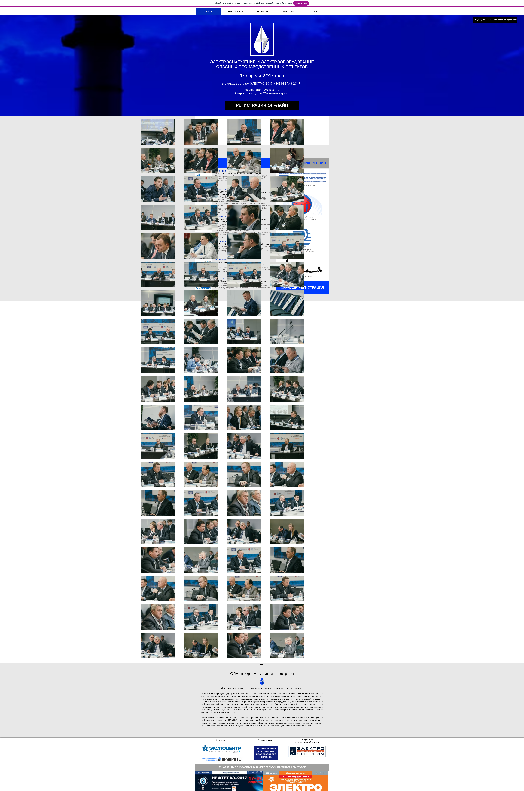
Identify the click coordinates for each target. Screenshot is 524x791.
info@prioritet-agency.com (505, 20)
